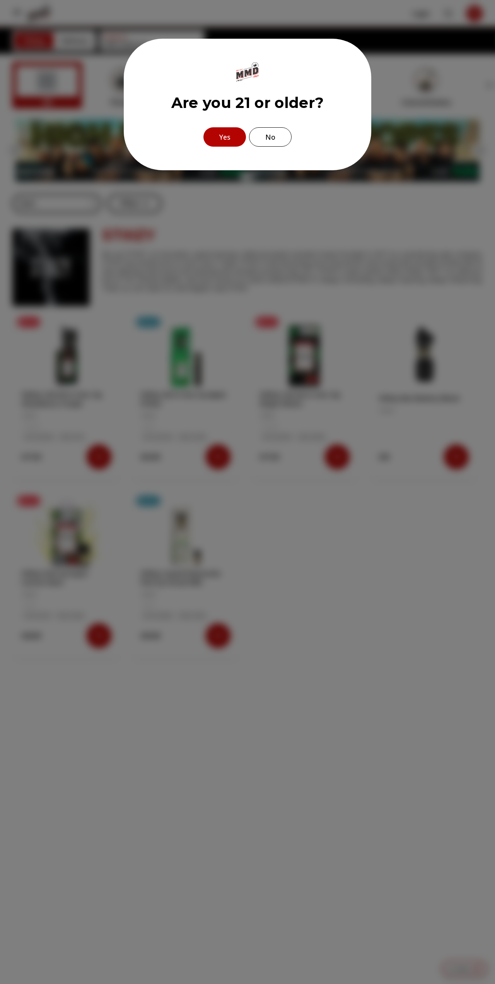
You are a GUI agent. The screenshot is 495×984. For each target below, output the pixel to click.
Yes (224, 137)
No (270, 137)
